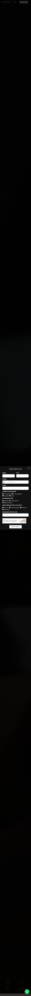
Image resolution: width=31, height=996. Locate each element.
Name (4, 473)
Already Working (8, 502)
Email (4, 485)
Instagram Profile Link (9, 512)
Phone (4, 479)
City (17, 473)
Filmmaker (6, 495)
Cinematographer (17, 493)
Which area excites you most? (12, 505)
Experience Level (8, 498)
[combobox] (4, 482)
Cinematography (14, 507)
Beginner (6, 500)
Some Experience (14, 500)
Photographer (7, 493)
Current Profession (9, 491)
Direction (6, 507)
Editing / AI (24, 507)
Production (6, 509)
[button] (27, 991)
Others (12, 495)
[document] (15, 498)
